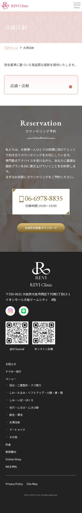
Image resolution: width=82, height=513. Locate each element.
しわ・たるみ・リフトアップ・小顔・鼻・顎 (36, 393)
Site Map (32, 484)
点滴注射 (14, 422)
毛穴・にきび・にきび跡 (24, 407)
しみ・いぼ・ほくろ (21, 400)
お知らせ (11, 364)
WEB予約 (11, 467)
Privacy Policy (14, 484)
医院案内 (11, 452)
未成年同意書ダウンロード (41, 228)
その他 (13, 437)
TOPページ (11, 48)
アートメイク (17, 430)
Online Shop (13, 459)
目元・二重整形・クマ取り (25, 385)
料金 (8, 444)
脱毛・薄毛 (16, 415)
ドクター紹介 (13, 371)
